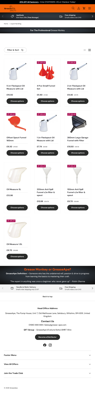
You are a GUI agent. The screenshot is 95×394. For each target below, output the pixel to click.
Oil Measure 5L (14, 189)
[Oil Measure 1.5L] (17, 230)
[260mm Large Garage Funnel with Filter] (77, 123)
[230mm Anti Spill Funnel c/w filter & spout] (47, 175)
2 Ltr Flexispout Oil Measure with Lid (76, 87)
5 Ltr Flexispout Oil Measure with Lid (16, 87)
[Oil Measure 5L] (17, 175)
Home (6, 23)
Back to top (47, 296)
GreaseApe (14, 388)
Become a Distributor (47, 337)
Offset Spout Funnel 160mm (16, 139)
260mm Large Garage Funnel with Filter (77, 139)
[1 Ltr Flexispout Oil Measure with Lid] (47, 123)
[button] (84, 8)
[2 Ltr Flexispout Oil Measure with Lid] (77, 71)
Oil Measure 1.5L (14, 244)
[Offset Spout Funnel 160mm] (17, 123)
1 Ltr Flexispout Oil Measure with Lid (45, 139)
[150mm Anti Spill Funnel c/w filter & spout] (77, 175)
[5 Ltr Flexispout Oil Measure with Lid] (17, 71)
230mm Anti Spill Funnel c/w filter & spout (46, 192)
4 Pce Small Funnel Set (46, 87)
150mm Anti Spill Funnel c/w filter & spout (76, 192)
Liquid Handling (15, 23)
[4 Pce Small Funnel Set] (47, 71)
